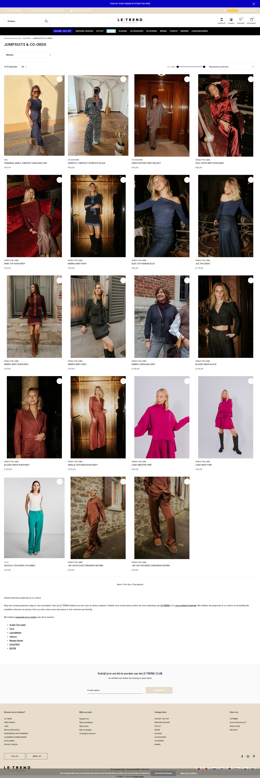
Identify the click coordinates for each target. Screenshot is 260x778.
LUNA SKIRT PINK (203, 465)
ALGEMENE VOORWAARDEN (15, 737)
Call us (14, 756)
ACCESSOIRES (136, 31)
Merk (10, 55)
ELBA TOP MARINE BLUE (143, 263)
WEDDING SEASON (84, 31)
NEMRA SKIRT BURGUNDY (16, 364)
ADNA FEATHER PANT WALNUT (146, 163)
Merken (184, 31)
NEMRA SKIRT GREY (77, 364)
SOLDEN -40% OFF (62, 31)
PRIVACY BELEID (11, 744)
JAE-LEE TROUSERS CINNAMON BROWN (151, 565)
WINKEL (163, 31)
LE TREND (165, 605)
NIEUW (111, 31)
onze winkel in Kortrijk (185, 605)
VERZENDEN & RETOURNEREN (16, 733)
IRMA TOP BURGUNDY (14, 263)
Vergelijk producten (87, 733)
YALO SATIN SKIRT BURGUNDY (209, 163)
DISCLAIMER (9, 741)
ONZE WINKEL (9, 722)
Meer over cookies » (189, 773)
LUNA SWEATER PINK (142, 465)
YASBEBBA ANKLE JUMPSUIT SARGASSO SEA (25, 163)
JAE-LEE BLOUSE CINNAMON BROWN (85, 565)
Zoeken (46, 21)
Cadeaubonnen (199, 31)
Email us (37, 756)
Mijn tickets (84, 726)
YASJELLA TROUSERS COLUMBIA (19, 565)
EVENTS (174, 31)
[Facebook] (242, 756)
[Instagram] (248, 756)
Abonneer (159, 690)
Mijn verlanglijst (85, 730)
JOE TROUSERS (202, 263)
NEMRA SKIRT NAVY (77, 263)
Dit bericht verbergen (163, 773)
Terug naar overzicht (12, 38)
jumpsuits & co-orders (26, 617)
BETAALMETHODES (12, 730)
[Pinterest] (254, 756)
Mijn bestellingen (86, 722)
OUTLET (100, 31)
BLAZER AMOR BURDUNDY (17, 465)
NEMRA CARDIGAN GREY (143, 364)
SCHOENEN (151, 31)
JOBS (6, 726)
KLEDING (123, 31)
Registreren (84, 719)
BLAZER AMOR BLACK (205, 364)
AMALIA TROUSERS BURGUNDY (83, 465)
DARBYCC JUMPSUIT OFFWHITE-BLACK (86, 163)
